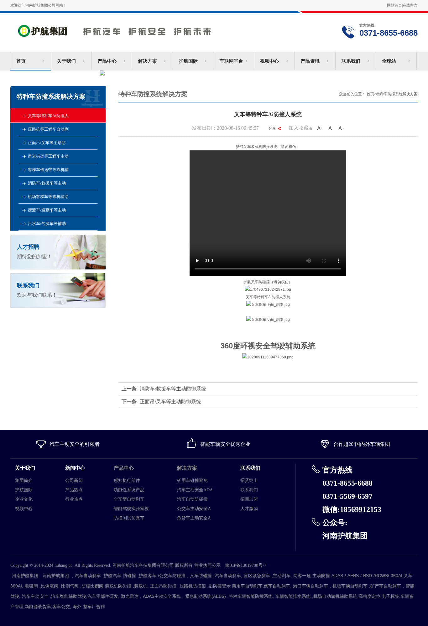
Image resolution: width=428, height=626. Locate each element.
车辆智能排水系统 (293, 596)
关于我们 (66, 61)
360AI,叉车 (401, 575)
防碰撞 (129, 575)
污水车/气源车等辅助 (47, 223)
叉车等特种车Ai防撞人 (48, 115)
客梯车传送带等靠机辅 (48, 169)
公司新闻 (74, 480)
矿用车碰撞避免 (192, 480)
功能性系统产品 (129, 490)
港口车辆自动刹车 (310, 585)
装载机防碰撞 (118, 585)
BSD (367, 575)
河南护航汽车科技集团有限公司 (130, 29)
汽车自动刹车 (88, 575)
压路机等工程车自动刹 (48, 129)
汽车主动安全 (35, 596)
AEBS (353, 575)
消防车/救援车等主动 (47, 183)
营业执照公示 (207, 565)
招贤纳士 (249, 480)
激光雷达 (129, 596)
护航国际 (188, 61)
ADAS (337, 575)
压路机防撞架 (193, 585)
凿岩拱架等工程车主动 (48, 156)
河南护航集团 (25, 575)
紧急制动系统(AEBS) (205, 596)
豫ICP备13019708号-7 (248, 565)
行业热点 (74, 499)
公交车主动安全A (194, 508)
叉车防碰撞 (201, 575)
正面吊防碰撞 (163, 585)
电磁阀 (31, 585)
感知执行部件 (127, 480)
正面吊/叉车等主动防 (47, 142)
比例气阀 (70, 585)
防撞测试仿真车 (129, 518)
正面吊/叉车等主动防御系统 (170, 401)
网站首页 (394, 5)
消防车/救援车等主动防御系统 (173, 388)
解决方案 (147, 61)
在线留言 (410, 5)
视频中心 (269, 61)
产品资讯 (310, 61)
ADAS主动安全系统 (162, 596)
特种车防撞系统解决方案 (397, 94)
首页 (21, 61)
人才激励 (249, 508)
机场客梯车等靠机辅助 (48, 196)
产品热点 (74, 490)
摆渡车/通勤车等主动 (47, 210)
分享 (272, 128)
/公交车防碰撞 (171, 575)
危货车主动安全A (194, 518)
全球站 (389, 61)
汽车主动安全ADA (195, 490)
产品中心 (107, 61)
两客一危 (302, 575)
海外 (77, 606)
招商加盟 (249, 499)
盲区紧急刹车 (257, 575)
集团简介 (24, 480)
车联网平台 (231, 61)
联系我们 (351, 61)
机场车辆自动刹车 (350, 585)
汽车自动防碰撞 (192, 499)
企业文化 (24, 499)
